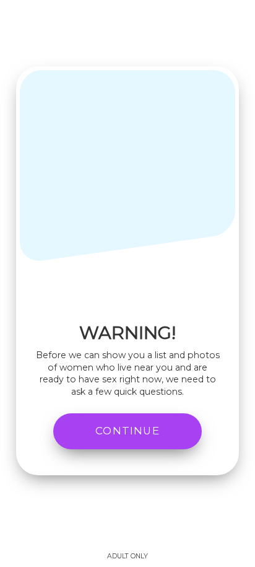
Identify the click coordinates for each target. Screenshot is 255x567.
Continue (127, 430)
